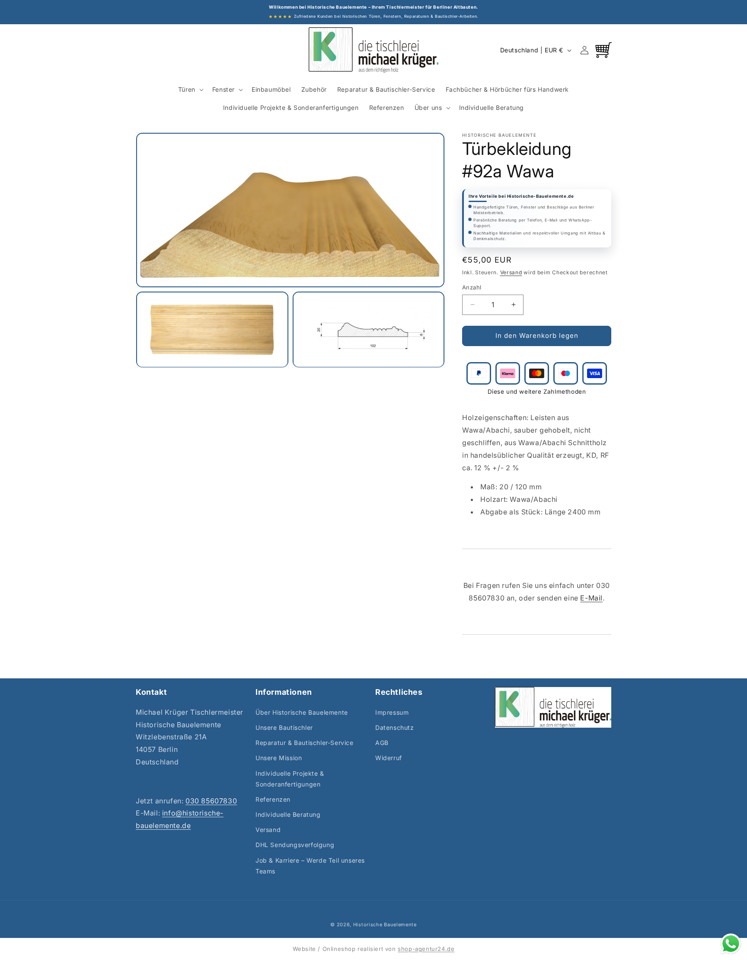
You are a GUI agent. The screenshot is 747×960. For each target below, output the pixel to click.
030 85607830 (211, 800)
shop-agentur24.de (426, 948)
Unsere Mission (278, 757)
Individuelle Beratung (288, 814)
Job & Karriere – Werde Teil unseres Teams (310, 866)
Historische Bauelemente (385, 924)
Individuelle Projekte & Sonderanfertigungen (289, 779)
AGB (382, 742)
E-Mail (591, 598)
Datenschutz (394, 727)
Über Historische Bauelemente (301, 712)
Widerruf (388, 757)
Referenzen (272, 799)
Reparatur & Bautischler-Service (304, 742)
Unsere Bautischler (284, 727)
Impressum (392, 712)
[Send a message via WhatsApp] (731, 944)
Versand (511, 272)
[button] (190, 89)
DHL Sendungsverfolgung (294, 845)
